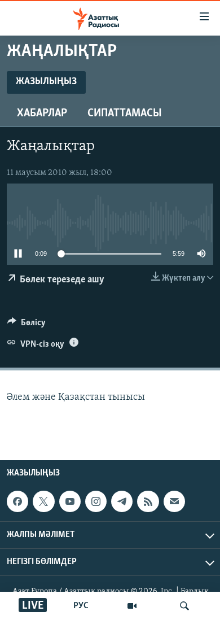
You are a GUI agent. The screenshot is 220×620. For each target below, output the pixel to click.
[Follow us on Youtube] (70, 502)
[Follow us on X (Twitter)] (43, 502)
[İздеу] (184, 606)
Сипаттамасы (124, 113)
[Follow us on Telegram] (122, 502)
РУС (81, 605)
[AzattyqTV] (132, 606)
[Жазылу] (174, 502)
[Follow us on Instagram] (96, 502)
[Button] (26, 325)
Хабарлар (42, 113)
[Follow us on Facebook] (17, 502)
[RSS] (148, 502)
